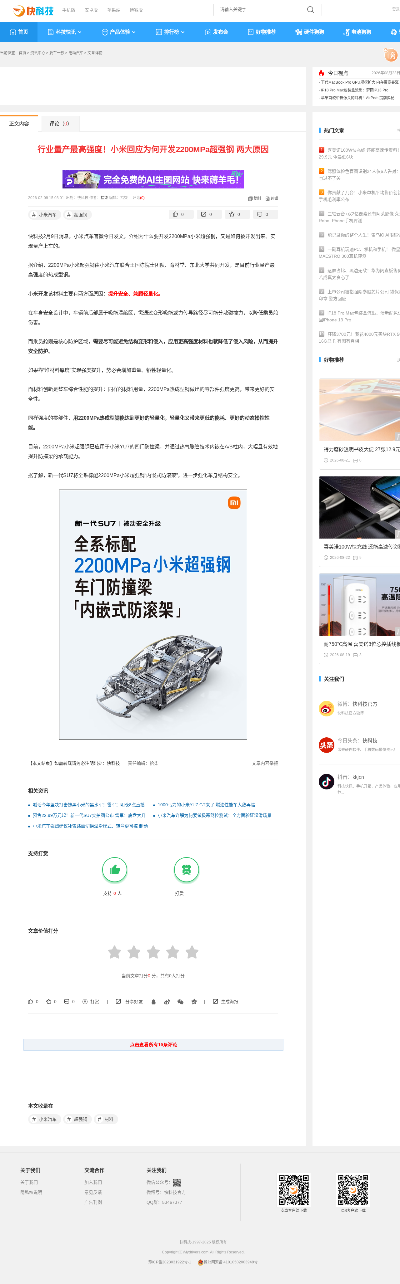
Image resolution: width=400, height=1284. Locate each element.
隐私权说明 (31, 1192)
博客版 (136, 9)
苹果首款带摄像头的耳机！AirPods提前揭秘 (357, 98)
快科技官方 (175, 1192)
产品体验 (120, 32)
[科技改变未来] (29, 9)
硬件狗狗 (314, 32)
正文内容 (19, 123)
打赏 (94, 1001)
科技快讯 (66, 32)
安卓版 (91, 9)
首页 (23, 32)
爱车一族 (56, 53)
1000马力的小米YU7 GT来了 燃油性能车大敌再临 (206, 804)
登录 (396, 9)
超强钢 (77, 214)
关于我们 (29, 1182)
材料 (106, 1119)
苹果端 (113, 9)
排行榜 (171, 32)
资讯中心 (37, 53)
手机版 (68, 9)
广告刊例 (93, 1202)
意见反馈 (93, 1192)
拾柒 (104, 198)
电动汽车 (75, 53)
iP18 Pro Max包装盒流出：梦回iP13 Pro (354, 90)
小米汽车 (44, 214)
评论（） (60, 123)
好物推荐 (266, 32)
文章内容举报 (265, 763)
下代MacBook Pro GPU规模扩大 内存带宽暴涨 (360, 82)
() (142, 198)
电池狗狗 (361, 32)
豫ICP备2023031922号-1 (169, 1262)
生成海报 (229, 1001)
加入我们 (93, 1182)
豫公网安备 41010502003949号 (231, 1262)
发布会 (220, 32)
